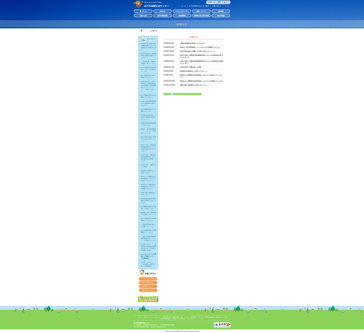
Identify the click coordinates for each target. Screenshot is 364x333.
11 (195, 94)
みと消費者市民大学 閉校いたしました (148, 76)
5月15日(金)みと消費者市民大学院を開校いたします (149, 55)
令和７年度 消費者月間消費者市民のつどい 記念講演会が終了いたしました (148, 148)
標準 (219, 2)
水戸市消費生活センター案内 (199, 6)
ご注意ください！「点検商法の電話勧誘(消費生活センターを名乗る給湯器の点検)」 (149, 247)
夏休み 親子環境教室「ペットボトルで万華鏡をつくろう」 (200, 47)
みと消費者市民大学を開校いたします (148, 110)
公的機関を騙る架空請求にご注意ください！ (148, 207)
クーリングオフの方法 (148, 279)
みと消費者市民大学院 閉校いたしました (149, 219)
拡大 (225, 2)
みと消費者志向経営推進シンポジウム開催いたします (148, 69)
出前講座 (193, 317)
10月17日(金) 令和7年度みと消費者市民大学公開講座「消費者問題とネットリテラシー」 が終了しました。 (148, 86)
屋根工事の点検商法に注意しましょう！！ (194, 85)
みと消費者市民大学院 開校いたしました (149, 231)
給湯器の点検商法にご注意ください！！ (193, 71)
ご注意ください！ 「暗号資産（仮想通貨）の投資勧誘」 (148, 264)
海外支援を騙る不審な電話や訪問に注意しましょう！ (148, 200)
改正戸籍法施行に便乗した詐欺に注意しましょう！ (197, 51)
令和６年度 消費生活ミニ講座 (190, 67)
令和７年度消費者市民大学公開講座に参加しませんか (148, 103)
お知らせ (146, 317)
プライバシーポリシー (192, 318)
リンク (226, 6)
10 (192, 94)
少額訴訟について (147, 286)
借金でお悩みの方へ (148, 282)
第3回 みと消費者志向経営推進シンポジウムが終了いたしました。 (148, 179)
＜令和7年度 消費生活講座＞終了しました (148, 62)
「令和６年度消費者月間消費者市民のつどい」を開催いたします (148, 238)
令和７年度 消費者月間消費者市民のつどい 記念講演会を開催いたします (148, 158)
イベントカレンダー (155, 317)
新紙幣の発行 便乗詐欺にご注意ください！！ (148, 213)
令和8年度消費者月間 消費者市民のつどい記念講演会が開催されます (149, 46)
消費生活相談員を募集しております (192, 43)
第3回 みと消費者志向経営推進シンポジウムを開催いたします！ (202, 81)
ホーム (183, 6)
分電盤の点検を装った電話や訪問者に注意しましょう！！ (148, 117)
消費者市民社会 (167, 317)
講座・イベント (185, 317)
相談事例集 (176, 317)
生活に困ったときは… (148, 290)
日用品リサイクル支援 (221, 317)
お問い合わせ (216, 6)
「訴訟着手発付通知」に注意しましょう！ (148, 225)
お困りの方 (200, 317)
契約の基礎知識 (209, 317)
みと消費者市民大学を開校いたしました (148, 96)
